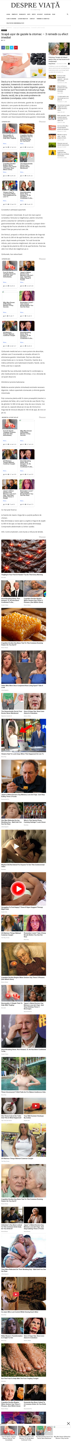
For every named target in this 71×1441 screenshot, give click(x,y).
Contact (32, 18)
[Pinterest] (16, 47)
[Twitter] (11, 47)
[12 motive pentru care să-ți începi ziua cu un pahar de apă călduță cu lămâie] (52, 98)
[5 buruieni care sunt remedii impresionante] (52, 145)
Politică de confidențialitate (15, 23)
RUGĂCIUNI (47, 14)
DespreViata (52, 63)
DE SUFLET (40, 14)
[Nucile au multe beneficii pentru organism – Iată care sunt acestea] (52, 77)
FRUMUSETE (22, 14)
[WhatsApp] (7, 47)
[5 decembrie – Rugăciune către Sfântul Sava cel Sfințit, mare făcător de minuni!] (52, 152)
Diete (28, 14)
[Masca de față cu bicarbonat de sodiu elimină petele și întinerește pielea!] (52, 87)
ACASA (8, 14)
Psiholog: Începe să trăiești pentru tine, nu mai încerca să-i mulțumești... (59, 59)
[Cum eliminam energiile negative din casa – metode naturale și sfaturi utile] (52, 107)
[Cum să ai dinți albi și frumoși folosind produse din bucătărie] (52, 127)
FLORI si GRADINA (11, 18)
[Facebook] (3, 47)
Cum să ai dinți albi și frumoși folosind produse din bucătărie (63, 127)
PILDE (53, 14)
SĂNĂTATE (14, 14)
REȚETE (34, 14)
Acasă (2, 27)
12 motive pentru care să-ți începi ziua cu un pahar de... (63, 98)
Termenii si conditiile (43, 18)
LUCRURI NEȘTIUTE (23, 18)
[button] (67, 14)
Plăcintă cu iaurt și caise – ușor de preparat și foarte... (62, 136)
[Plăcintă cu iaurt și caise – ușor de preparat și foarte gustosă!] (52, 136)
